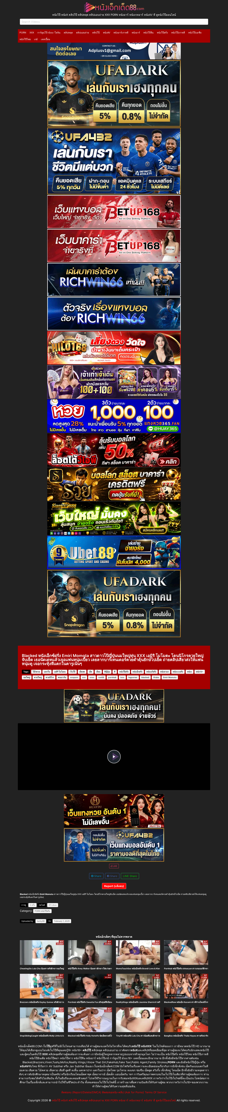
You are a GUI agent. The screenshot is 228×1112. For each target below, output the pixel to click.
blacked (145, 677)
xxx (84, 677)
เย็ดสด (82, 671)
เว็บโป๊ (72, 671)
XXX (32, 32)
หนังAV (106, 32)
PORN (23, 32)
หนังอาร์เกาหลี (120, 32)
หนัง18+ (199, 671)
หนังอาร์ (136, 32)
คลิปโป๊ (96, 32)
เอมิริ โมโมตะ (60, 671)
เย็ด (90, 671)
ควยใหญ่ (38, 677)
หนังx (189, 671)
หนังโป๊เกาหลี (178, 32)
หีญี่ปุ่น (107, 671)
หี (114, 671)
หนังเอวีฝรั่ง (151, 671)
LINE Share (130, 876)
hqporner (132, 677)
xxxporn (74, 677)
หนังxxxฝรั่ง (178, 671)
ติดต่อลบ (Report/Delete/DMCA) (81, 1092)
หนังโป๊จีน (148, 32)
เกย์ (36, 39)
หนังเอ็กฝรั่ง (137, 671)
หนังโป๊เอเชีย (194, 32)
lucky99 (41, 921)
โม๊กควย (36, 671)
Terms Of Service (156, 1092)
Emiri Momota (169, 677)
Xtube (156, 677)
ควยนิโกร (50, 677)
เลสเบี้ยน (45, 39)
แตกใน (47, 671)
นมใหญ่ (26, 677)
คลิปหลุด (68, 32)
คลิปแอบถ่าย (82, 32)
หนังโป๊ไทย (25, 39)
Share (97, 876)
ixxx (122, 677)
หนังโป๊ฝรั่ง (162, 32)
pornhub (112, 677)
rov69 (101, 677)
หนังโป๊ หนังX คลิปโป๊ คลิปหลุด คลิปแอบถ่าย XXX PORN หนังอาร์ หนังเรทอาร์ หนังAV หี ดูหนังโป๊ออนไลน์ (114, 1100)
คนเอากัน (62, 677)
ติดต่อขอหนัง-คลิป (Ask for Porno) (123, 1092)
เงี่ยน (98, 671)
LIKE (114, 866)
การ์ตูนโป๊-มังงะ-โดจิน (48, 32)
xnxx (92, 677)
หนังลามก (164, 671)
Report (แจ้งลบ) (114, 886)
